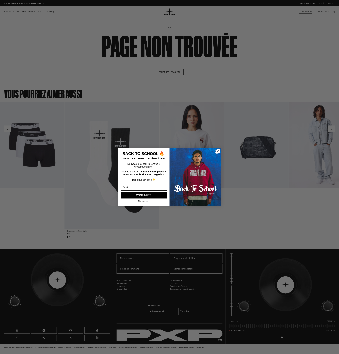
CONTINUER (143, 195)
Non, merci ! (143, 201)
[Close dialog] (217, 151)
